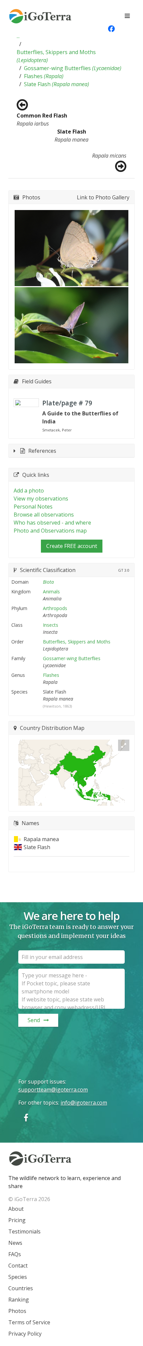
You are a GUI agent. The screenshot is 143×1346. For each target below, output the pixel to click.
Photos (17, 1311)
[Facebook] (26, 1117)
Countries (20, 1288)
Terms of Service (29, 1322)
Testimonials (24, 1231)
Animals (51, 591)
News (15, 1242)
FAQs (14, 1254)
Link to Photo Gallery (103, 197)
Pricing (17, 1220)
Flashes (44, 76)
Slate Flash (56, 84)
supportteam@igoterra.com (53, 1089)
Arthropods (55, 608)
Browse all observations (44, 514)
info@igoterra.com (84, 1102)
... (18, 36)
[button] (18, 36)
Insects (50, 625)
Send (34, 1020)
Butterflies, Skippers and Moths (56, 56)
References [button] (42, 450)
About (16, 1208)
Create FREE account (71, 546)
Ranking (18, 1299)
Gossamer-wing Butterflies (72, 68)
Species (17, 1277)
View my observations (41, 498)
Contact (18, 1265)
